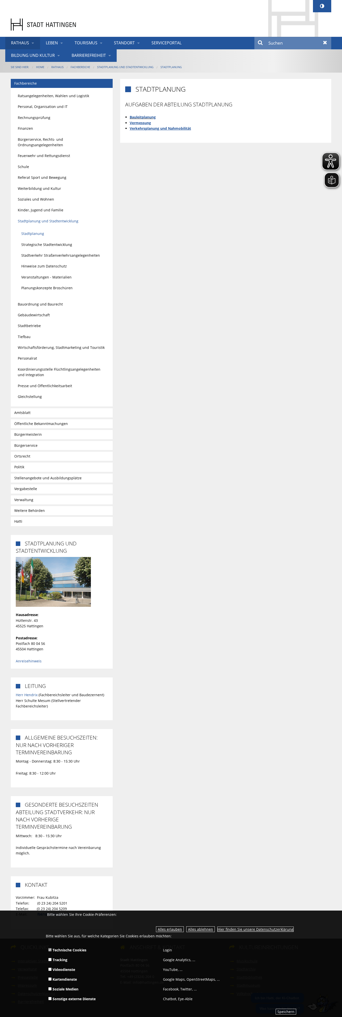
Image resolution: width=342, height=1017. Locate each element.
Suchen (260, 43)
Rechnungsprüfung (34, 117)
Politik (19, 467)
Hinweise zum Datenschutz (44, 266)
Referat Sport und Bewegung (42, 177)
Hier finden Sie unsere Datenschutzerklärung (255, 929)
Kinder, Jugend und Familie (40, 210)
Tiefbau (24, 336)
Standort (124, 43)
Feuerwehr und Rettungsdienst (44, 155)
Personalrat (27, 358)
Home (40, 67)
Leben (52, 43)
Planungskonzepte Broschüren (47, 287)
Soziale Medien (65, 989)
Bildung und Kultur (33, 55)
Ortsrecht (22, 456)
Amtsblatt (22, 412)
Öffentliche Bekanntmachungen (41, 423)
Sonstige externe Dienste (74, 998)
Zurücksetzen (325, 43)
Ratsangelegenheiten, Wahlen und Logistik (53, 95)
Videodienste (63, 969)
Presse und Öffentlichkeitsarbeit (45, 385)
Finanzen (25, 128)
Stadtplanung (171, 67)
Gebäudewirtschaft (34, 315)
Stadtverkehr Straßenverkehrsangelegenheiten (60, 255)
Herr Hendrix (27, 694)
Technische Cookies (69, 950)
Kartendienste (64, 979)
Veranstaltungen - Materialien (46, 277)
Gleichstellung (30, 396)
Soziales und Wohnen (36, 199)
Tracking (59, 959)
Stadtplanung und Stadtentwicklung (125, 67)
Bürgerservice (26, 445)
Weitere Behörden (29, 510)
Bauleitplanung (143, 117)
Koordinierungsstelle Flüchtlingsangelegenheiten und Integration (59, 372)
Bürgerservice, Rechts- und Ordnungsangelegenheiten (40, 142)
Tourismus (86, 43)
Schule (23, 166)
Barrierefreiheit (89, 55)
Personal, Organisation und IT (43, 106)
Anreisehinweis (29, 661)
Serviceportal (166, 43)
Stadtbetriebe (29, 325)
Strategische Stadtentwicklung (46, 244)
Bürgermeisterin (28, 434)
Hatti (18, 521)
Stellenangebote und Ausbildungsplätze (48, 478)
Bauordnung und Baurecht (40, 304)
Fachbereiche (80, 67)
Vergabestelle (25, 488)
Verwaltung (23, 499)
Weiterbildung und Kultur (39, 188)
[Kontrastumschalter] (322, 6)
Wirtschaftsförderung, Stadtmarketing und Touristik (61, 347)
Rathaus (20, 43)
